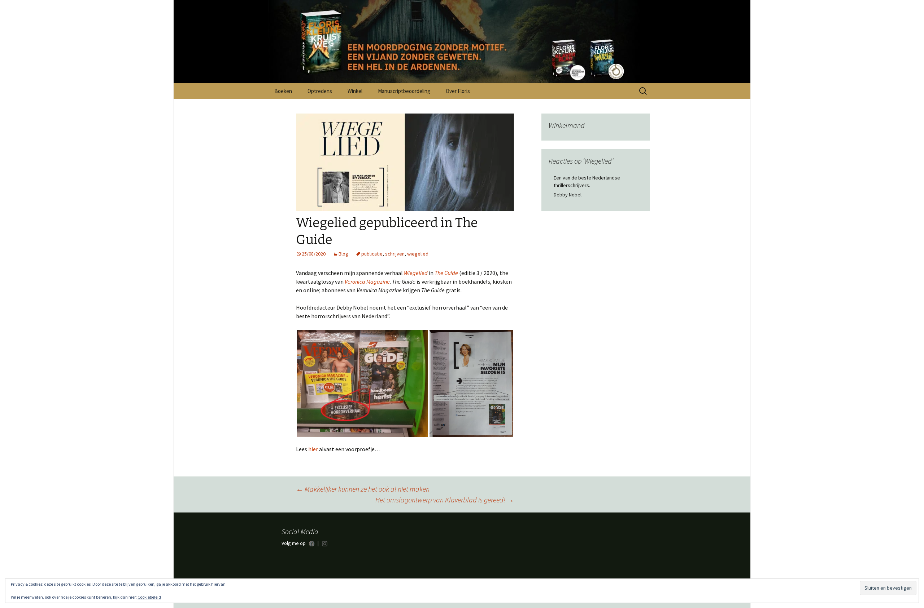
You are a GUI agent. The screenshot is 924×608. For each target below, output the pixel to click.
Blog (343, 253)
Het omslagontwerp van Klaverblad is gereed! (444, 499)
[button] (362, 383)
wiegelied (417, 253)
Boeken (283, 91)
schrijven (395, 253)
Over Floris (458, 91)
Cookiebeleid (149, 597)
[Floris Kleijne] (462, 41)
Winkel (355, 91)
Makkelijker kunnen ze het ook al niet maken (363, 488)
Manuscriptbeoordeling (404, 91)
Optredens (320, 91)
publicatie (372, 253)
